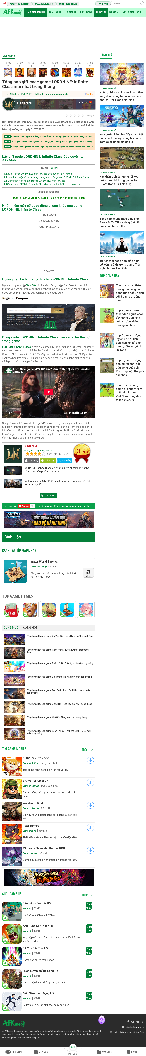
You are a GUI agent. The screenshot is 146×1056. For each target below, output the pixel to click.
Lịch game (9, 55)
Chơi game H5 (11, 893)
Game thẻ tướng (30, 853)
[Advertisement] (73, 33)
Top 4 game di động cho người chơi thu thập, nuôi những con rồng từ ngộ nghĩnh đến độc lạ (51, 141)
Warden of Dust (33, 803)
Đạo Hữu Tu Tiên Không (20, 3)
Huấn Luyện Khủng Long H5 (40, 971)
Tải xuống (33, 460)
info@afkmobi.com (135, 1027)
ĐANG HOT (30, 627)
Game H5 (72, 12)
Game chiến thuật (39, 567)
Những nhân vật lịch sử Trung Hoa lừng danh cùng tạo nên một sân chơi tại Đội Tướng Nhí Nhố (121, 96)
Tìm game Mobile (14, 748)
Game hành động (30, 763)
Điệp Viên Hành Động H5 (38, 993)
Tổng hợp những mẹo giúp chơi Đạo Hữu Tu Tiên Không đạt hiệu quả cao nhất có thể (120, 222)
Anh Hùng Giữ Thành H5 (38, 926)
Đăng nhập (103, 3)
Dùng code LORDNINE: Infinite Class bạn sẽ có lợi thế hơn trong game (42, 184)
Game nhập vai (29, 831)
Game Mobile (56, 12)
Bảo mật (114, 1032)
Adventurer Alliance (44, 3)
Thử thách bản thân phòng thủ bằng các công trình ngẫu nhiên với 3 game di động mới (130, 293)
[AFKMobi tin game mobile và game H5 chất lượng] (13, 12)
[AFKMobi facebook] (128, 1021)
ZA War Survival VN (35, 780)
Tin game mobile (36, 12)
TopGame (114, 12)
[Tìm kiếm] (141, 3)
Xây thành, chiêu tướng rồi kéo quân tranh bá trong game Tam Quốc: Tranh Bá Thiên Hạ (119, 180)
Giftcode (100, 12)
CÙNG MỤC (11, 627)
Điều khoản (125, 1032)
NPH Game (128, 12)
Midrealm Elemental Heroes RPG (44, 848)
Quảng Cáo (138, 1032)
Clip (139, 12)
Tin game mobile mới (108, 88)
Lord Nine (25, 103)
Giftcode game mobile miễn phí (51, 94)
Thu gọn (53, 168)
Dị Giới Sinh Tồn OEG (36, 758)
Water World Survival (44, 561)
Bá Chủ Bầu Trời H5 (35, 948)
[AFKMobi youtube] (132, 1021)
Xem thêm (50, 495)
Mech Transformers (68, 3)
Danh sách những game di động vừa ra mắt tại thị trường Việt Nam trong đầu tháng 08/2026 (51, 136)
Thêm (85, 749)
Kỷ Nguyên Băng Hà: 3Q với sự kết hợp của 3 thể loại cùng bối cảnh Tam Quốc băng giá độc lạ (121, 138)
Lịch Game (86, 12)
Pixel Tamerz (31, 825)
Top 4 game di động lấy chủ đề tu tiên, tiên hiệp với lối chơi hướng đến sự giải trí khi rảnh (129, 343)
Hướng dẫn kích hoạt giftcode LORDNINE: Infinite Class (34, 180)
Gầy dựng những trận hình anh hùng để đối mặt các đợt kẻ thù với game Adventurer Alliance (52, 146)
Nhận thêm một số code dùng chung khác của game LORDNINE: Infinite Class (46, 177)
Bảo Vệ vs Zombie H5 (37, 903)
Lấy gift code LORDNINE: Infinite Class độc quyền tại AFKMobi (38, 173)
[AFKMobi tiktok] (143, 1021)
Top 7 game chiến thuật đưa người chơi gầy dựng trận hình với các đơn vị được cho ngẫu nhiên (129, 318)
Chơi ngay (89, 906)
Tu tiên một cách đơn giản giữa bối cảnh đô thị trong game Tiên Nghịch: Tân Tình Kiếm (120, 264)
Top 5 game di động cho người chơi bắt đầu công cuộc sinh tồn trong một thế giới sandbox (130, 367)
